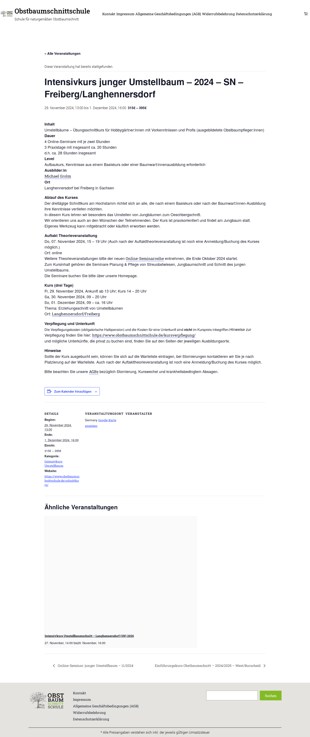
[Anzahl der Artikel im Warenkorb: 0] (306, 13)
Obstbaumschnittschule (52, 10)
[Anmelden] (287, 13)
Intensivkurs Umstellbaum (53, 463)
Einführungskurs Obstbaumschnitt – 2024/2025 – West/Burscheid (208, 665)
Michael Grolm (57, 176)
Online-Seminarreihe (145, 258)
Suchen (271, 695)
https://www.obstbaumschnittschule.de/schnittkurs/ (62, 480)
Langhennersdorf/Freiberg (76, 313)
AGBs (93, 371)
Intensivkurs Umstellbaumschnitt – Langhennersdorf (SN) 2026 (89, 636)
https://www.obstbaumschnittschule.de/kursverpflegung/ (143, 335)
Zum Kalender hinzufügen (73, 391)
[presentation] (120, 573)
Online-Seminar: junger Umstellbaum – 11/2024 (95, 665)
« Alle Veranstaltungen (62, 53)
